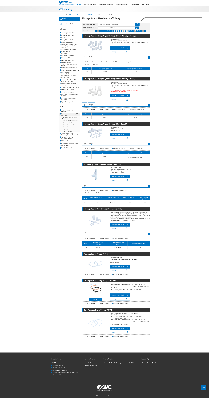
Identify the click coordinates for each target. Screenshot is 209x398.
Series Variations (104, 62)
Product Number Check (118, 48)
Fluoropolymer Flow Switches (70, 125)
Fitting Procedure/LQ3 (119, 109)
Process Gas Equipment (67, 89)
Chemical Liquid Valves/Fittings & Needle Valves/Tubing (69, 80)
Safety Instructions (90, 62)
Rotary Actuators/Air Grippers (69, 39)
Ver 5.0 (71, 2)
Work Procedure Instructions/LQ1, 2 (122, 62)
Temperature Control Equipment (70, 87)
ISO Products (64, 140)
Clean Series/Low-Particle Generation (68, 110)
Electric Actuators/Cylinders (68, 42)
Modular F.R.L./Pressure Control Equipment (69, 52)
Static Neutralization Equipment (70, 70)
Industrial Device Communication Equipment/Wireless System (68, 74)
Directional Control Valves (68, 35)
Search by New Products (58, 367)
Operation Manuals (90, 363)
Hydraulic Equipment (67, 101)
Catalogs (114, 52)
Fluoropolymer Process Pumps (70, 127)
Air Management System (67, 32)
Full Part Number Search (89, 24)
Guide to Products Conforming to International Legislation (119, 363)
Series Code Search (88, 31)
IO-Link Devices (65, 145)
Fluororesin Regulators (68, 123)
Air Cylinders (64, 37)
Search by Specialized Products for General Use (65, 372)
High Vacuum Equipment (68, 92)
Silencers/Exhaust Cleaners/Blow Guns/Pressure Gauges (69, 64)
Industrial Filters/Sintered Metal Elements (69, 95)
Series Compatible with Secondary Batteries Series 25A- (69, 134)
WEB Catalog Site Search (89, 27)
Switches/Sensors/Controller (69, 67)
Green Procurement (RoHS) (92, 64)
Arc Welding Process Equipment (69, 143)
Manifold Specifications (91, 365)
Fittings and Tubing (66, 58)
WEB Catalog (72, 14)
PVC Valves (65, 129)
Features (95, 299)
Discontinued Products (69, 24)
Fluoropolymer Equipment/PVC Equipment (86, 14)
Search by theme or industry (60, 370)
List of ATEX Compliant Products (69, 148)
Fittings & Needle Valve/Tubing (70, 120)
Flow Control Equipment (67, 60)
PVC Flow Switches (67, 131)
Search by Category (57, 365)
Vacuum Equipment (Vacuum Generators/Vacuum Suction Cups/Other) (69, 46)
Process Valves (65, 77)
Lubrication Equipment (67, 55)
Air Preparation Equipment (68, 49)
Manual (91, 56)
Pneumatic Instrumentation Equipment (68, 98)
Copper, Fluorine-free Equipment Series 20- (67, 137)
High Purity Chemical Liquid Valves (69, 118)
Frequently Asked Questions (150, 363)
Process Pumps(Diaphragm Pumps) (68, 84)
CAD (85, 56)
